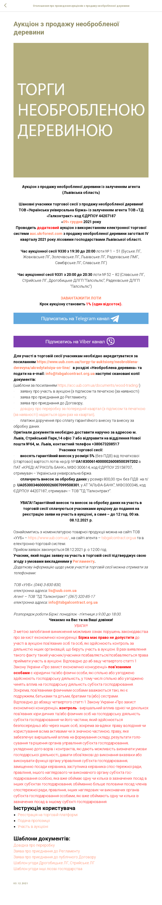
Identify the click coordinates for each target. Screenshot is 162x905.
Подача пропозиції (34, 820)
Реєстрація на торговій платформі (48, 814)
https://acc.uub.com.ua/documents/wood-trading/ (98, 385)
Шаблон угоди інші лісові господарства (48, 869)
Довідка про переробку (35, 845)
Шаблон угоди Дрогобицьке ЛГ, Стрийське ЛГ (54, 863)
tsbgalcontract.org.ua (118, 538)
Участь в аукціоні (33, 826)
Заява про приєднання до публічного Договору (55, 857)
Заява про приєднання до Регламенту (47, 851)
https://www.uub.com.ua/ (48, 538)
